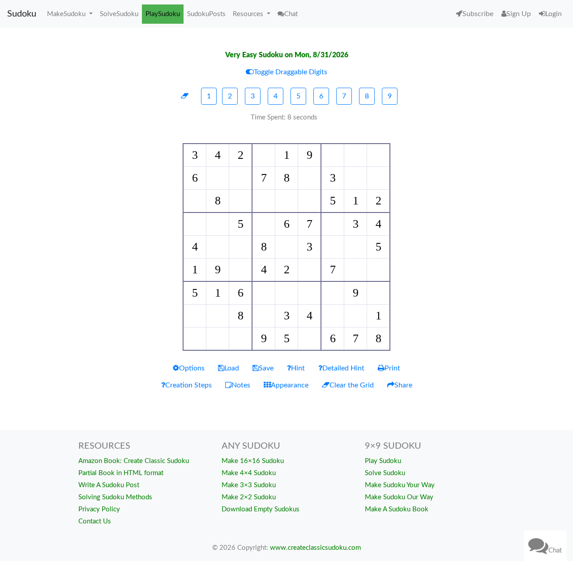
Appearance (289, 385)
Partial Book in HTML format (120, 473)
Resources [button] (249, 14)
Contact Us (94, 521)
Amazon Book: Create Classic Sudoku (133, 461)
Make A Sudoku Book (396, 509)
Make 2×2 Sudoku (249, 497)
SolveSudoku (119, 14)
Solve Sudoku (385, 473)
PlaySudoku (162, 14)
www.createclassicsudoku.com (315, 547)
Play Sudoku (383, 461)
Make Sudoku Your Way (400, 485)
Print (392, 368)
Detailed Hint (343, 368)
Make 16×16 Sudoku (253, 461)
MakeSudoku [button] (67, 14)
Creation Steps (188, 385)
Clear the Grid (351, 385)
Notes (240, 385)
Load (231, 368)
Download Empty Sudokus (260, 509)
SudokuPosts (206, 14)
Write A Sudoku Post (108, 485)
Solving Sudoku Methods (115, 497)
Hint (298, 368)
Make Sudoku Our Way (399, 497)
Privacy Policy (99, 509)
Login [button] (553, 13)
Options (192, 368)
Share (403, 385)
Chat (555, 550)
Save (266, 368)
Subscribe (477, 13)
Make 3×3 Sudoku (249, 485)
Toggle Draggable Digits (290, 72)
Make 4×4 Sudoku (249, 473)
